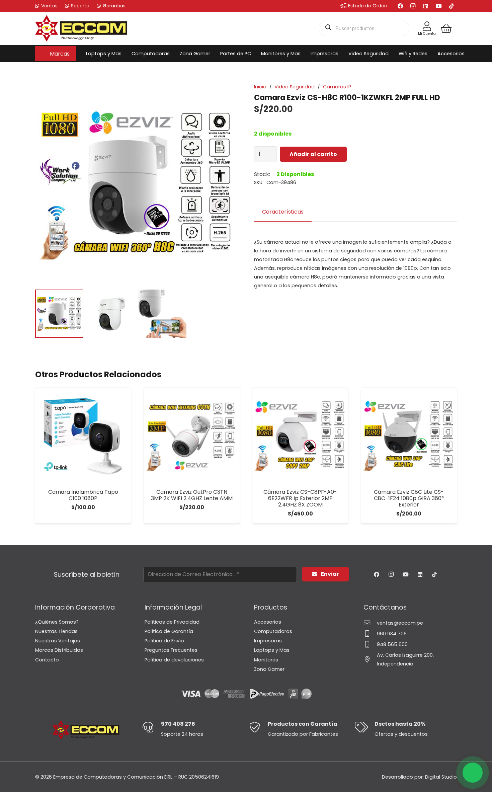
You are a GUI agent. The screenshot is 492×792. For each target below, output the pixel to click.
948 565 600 (392, 644)
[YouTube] (438, 6)
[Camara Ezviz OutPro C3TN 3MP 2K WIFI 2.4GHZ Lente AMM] (192, 435)
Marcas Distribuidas (59, 650)
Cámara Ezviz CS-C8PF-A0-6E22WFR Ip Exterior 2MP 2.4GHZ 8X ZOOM (300, 498)
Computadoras (273, 631)
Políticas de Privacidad (172, 622)
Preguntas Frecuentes (171, 650)
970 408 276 (178, 724)
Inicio (260, 86)
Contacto (47, 659)
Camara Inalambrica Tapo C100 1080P (83, 495)
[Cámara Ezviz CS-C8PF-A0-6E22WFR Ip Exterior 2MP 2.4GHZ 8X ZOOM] (300, 435)
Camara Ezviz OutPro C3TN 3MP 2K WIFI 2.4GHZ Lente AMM (192, 495)
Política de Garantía (169, 631)
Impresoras (268, 640)
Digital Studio (441, 777)
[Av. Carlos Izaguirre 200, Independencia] (370, 659)
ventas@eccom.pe (400, 623)
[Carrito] (446, 28)
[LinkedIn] (425, 6)
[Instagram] (413, 6)
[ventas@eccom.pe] (370, 623)
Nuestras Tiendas (56, 631)
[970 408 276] (151, 727)
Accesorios (267, 622)
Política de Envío (164, 640)
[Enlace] (427, 26)
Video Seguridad (294, 86)
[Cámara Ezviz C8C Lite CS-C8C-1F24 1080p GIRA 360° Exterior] (409, 435)
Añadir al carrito (313, 154)
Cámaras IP (337, 86)
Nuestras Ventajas (57, 640)
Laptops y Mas (272, 650)
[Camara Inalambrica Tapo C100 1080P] (83, 435)
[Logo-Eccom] (81, 28)
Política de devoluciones (174, 659)
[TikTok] (451, 6)
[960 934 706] (370, 633)
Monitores (266, 659)
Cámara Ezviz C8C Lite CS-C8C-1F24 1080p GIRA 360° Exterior (409, 498)
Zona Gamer (269, 669)
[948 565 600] (370, 644)
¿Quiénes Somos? (57, 622)
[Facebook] (400, 6)
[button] (73, 53)
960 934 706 (392, 633)
